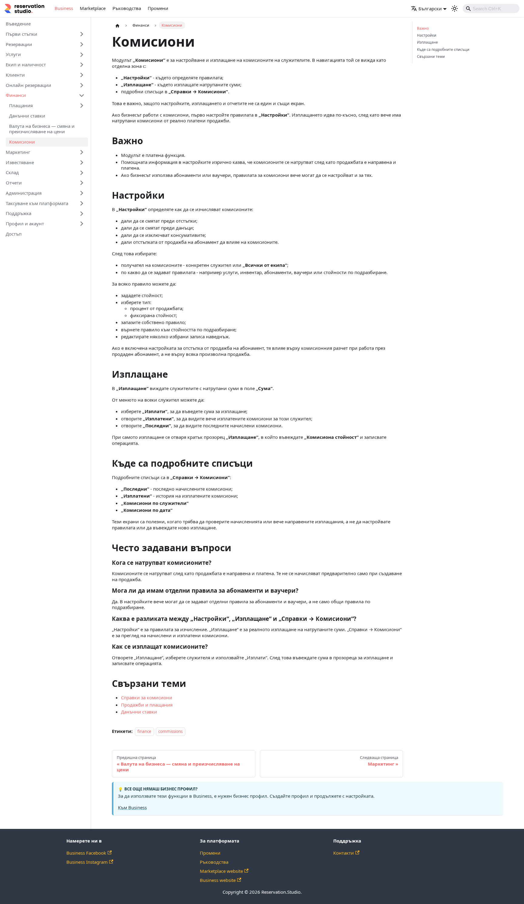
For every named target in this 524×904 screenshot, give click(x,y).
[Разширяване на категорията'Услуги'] (82, 54)
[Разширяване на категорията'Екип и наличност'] (82, 64)
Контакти (343, 853)
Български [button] (430, 8)
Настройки (426, 35)
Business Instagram (87, 862)
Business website (218, 880)
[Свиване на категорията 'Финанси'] (82, 95)
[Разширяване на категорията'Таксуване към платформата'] (82, 203)
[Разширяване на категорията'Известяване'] (82, 162)
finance (144, 731)
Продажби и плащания (147, 705)
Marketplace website (221, 871)
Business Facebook (86, 853)
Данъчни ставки (139, 712)
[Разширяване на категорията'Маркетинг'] (82, 152)
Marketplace (93, 8)
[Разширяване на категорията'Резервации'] (82, 44)
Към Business (132, 807)
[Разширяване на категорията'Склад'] (82, 172)
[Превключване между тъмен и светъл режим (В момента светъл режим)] (454, 8)
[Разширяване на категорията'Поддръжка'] (82, 213)
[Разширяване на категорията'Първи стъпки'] (82, 34)
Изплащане (427, 42)
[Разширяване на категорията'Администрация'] (82, 193)
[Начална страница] (117, 25)
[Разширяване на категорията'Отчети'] (82, 182)
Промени (158, 8)
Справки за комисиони (146, 697)
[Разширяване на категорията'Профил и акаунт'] (82, 223)
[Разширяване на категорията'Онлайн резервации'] (82, 85)
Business (64, 8)
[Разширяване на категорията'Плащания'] (82, 105)
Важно (423, 28)
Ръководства (127, 8)
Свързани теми (431, 56)
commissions (170, 731)
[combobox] (491, 8)
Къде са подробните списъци (443, 49)
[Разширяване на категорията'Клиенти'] (82, 75)
